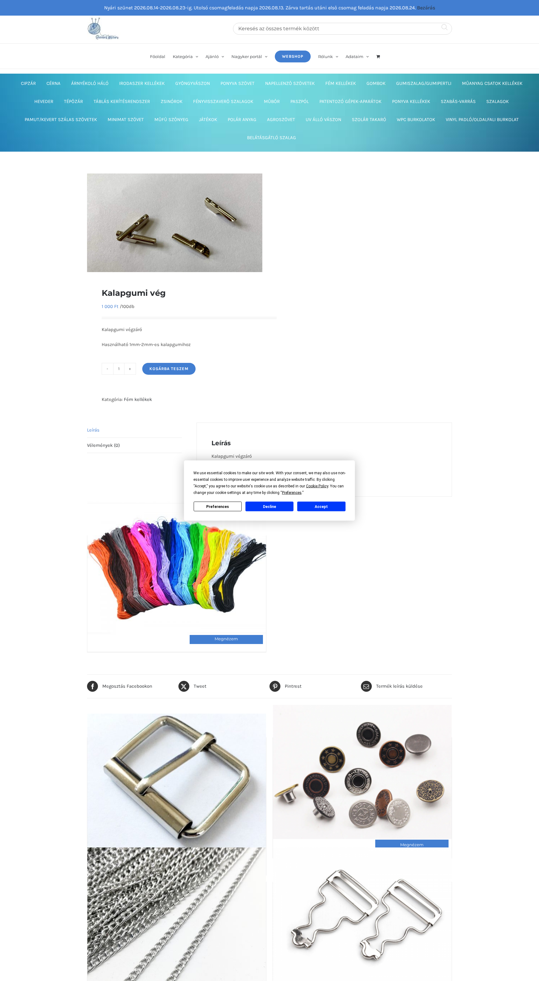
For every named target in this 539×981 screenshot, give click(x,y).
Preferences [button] (292, 492)
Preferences (217, 506)
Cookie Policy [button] (317, 486)
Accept (321, 506)
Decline (269, 506)
